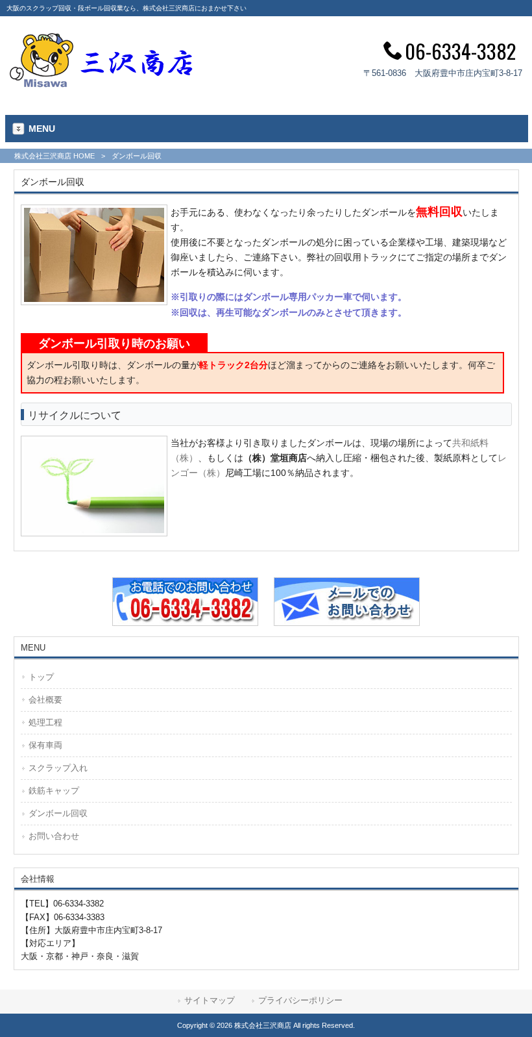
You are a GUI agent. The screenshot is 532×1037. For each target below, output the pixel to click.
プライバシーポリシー (300, 1000)
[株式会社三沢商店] (103, 83)
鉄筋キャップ (54, 790)
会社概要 (45, 700)
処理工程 (45, 722)
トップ (41, 677)
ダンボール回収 (58, 813)
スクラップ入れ (58, 768)
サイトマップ (209, 1000)
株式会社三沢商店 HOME (54, 156)
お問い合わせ (54, 836)
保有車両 (45, 745)
